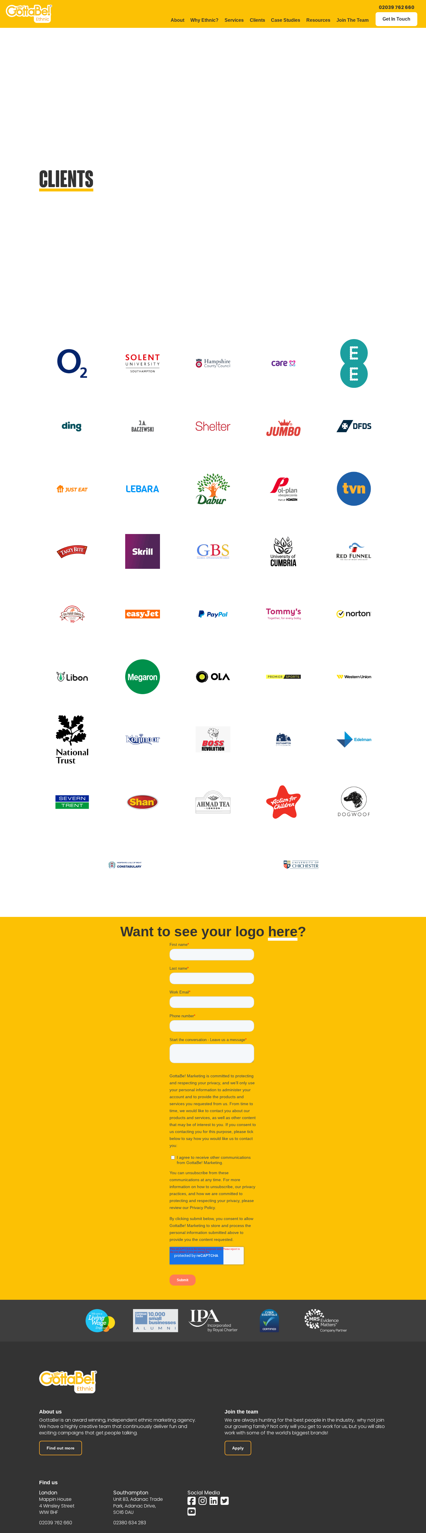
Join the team (241, 1412)
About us (50, 1412)
